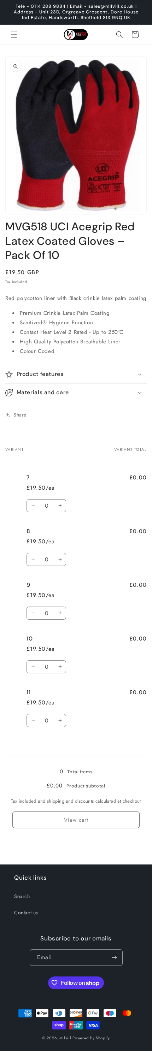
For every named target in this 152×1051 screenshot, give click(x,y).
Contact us (26, 912)
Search (22, 896)
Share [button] (20, 414)
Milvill (65, 1038)
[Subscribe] (114, 957)
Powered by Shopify (91, 1038)
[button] (14, 34)
